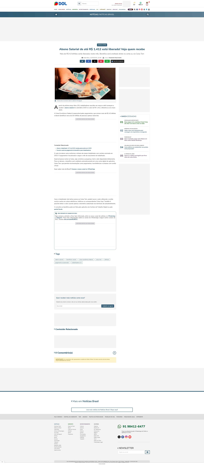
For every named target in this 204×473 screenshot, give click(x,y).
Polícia (55, 435)
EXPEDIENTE (139, 417)
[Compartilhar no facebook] (88, 61)
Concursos (96, 431)
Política (56, 443)
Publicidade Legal (129, 417)
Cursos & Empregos (59, 431)
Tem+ (95, 439)
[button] (68, 9)
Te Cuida (56, 432)
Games (81, 432)
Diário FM (96, 435)
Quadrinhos (83, 435)
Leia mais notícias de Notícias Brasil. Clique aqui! (102, 410)
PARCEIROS (119, 417)
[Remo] (144, 9)
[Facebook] (137, 9)
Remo (69, 432)
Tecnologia (56, 440)
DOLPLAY (96, 427)
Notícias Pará (57, 426)
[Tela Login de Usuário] (149, 9)
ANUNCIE (85, 417)
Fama (81, 429)
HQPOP (82, 437)
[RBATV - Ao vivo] (147, 3)
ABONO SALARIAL (59, 259)
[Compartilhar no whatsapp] (107, 61)
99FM (95, 434)
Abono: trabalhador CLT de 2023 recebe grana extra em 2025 (74, 148)
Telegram (59, 218)
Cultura (82, 426)
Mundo (56, 439)
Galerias (96, 426)
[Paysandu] (146, 9)
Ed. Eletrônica (97, 429)
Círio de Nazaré (58, 434)
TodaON (82, 439)
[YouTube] (142, 9)
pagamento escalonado (62, 263)
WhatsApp (111, 216)
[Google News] (117, 61)
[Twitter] (134, 9)
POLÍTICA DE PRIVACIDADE (96, 417)
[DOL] (60, 4)
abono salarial (69, 108)
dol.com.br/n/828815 (70, 219)
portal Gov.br (58, 209)
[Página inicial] (56, 14)
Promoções (83, 434)
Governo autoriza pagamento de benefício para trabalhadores (74, 150)
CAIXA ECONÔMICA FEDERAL (86, 259)
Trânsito (56, 442)
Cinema (82, 427)
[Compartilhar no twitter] (94, 61)
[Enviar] (147, 452)
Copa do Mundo (72, 429)
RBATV (96, 432)
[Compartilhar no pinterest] (101, 61)
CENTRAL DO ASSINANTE (70, 417)
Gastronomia (57, 450)
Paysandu (70, 434)
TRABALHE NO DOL (110, 417)
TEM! (80, 417)
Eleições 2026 (57, 445)
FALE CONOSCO (58, 417)
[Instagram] (139, 9)
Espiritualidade (57, 447)
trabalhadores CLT (77, 263)
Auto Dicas (57, 448)
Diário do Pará (57, 427)
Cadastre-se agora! (107, 306)
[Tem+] (130, 9)
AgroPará (56, 429)
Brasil (55, 437)
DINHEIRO (106, 259)
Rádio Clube (97, 437)
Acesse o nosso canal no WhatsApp (83, 169)
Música (82, 431)
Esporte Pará (71, 426)
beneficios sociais (71, 259)
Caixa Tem (99, 259)
